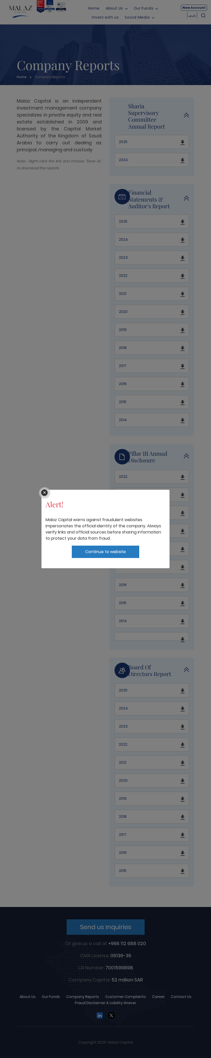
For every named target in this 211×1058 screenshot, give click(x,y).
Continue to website (105, 552)
